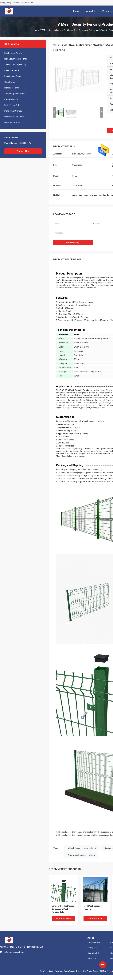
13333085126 (25, 143)
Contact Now (23, 151)
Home (36, 30)
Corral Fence (9, 82)
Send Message (73, 242)
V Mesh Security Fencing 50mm (82, 848)
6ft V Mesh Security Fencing (92, 907)
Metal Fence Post (12, 122)
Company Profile (94, 943)
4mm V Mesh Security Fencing (81, 855)
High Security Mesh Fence (15, 59)
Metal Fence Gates (12, 105)
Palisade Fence (11, 99)
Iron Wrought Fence (12, 76)
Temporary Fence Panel (14, 93)
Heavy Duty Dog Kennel (14, 117)
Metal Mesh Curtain (13, 111)
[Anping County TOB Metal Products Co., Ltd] (9, 11)
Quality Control (93, 953)
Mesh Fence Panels (13, 53)
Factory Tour (92, 948)
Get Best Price (63, 918)
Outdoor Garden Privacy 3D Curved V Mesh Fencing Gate (63, 909)
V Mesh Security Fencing (52, 30)
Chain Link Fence (11, 70)
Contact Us (92, 958)
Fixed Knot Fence (11, 88)
